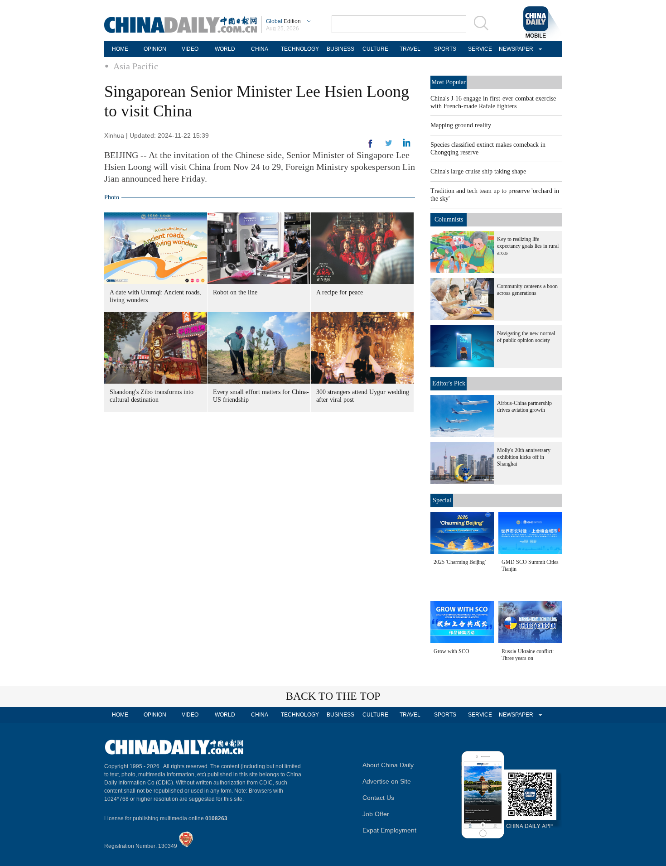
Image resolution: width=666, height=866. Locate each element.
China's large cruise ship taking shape (478, 171)
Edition (283, 21)
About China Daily (388, 765)
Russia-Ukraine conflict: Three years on (528, 654)
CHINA (259, 49)
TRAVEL (410, 49)
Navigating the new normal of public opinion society (526, 336)
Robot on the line (235, 292)
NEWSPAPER (515, 49)
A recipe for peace (339, 292)
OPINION (155, 49)
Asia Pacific (135, 66)
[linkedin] (389, 146)
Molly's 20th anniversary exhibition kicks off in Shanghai (523, 457)
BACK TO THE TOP (333, 696)
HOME (120, 49)
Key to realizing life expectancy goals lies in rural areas (528, 246)
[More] (371, 147)
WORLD (225, 49)
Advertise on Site (386, 781)
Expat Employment (389, 830)
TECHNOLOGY (300, 49)
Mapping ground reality (460, 125)
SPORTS (445, 49)
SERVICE (480, 49)
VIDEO (190, 49)
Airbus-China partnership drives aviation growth (524, 406)
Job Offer (375, 814)
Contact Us (378, 797)
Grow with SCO (451, 651)
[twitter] (406, 145)
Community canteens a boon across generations (527, 289)
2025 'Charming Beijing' (460, 562)
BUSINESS (340, 49)
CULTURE (375, 49)
